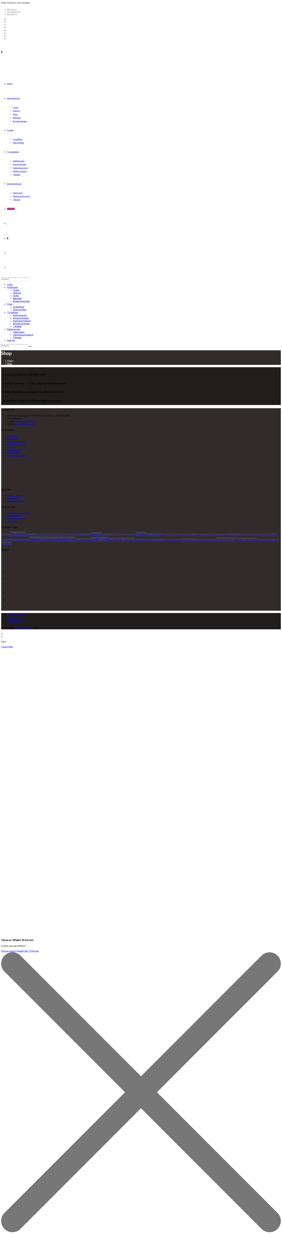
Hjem (10, 284)
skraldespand (140, 540)
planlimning (82, 539)
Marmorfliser (20, 309)
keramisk (255, 535)
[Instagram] (8, 30)
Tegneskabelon (14, 449)
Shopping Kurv (14, 12)
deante (96, 534)
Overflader (12, 438)
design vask (108, 535)
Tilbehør (17, 326)
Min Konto (12, 9)
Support (11, 447)
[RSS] (8, 38)
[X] (8, 19)
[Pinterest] (8, 24)
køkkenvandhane (22, 540)
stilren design (158, 540)
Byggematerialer (21, 301)
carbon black (84, 534)
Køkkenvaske (20, 315)
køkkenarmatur (7, 540)
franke (140, 534)
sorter (148, 540)
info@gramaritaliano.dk (26, 421)
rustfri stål (99, 539)
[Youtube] (8, 33)
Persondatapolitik (16, 518)
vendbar (6, 543)
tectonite (168, 540)
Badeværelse (13, 329)
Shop (9, 363)
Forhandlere (13, 452)
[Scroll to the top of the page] (2, 630)
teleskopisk (176, 540)
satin (112, 540)
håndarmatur (168, 535)
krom (274, 534)
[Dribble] (8, 27)
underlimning (226, 539)
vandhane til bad (272, 540)
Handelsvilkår (14, 515)
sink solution (125, 540)
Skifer (16, 295)
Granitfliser (19, 306)
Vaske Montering (16, 441)
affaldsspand (55, 535)
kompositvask (265, 535)
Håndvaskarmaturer (23, 334)
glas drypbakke (154, 534)
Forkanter (12, 435)
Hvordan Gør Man (16, 444)
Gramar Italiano (24, 628)
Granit (16, 290)
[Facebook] (8, 21)
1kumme (18, 534)
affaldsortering (43, 535)
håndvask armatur (204, 535)
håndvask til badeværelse (239, 535)
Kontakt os (12, 14)
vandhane (261, 540)
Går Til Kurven (31, 951)
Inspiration (12, 498)
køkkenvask (40, 539)
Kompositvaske (21, 318)
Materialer (12, 287)
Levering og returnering (19, 512)
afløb (75, 535)
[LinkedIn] (8, 579)
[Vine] (8, 35)
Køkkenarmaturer (22, 320)
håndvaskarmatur (219, 535)
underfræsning (210, 540)
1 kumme (5, 535)
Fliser (10, 304)
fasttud (116, 535)
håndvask (192, 535)
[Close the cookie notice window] (141, 1231)
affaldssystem (66, 535)
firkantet (123, 535)
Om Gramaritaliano (17, 455)
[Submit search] (30, 346)
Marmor (17, 292)
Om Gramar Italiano (17, 614)
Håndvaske (18, 331)
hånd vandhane (181, 535)
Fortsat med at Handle (12, 951)
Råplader (17, 298)
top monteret (189, 539)
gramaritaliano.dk (25, 423)
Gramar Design (14, 495)
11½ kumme (31, 535)
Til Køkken (12, 312)
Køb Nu (11, 340)
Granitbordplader (16, 501)
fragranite (131, 535)
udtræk (200, 540)
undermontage (247, 539)
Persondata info (15, 622)
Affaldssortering (21, 323)
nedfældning (63, 539)
